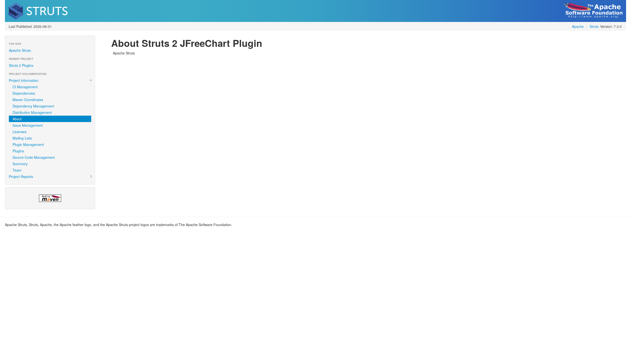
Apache (578, 26)
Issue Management (28, 125)
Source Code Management (34, 157)
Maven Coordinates (28, 99)
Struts (594, 26)
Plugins (18, 150)
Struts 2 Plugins (21, 65)
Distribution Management (32, 112)
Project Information (23, 80)
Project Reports (21, 176)
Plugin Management (28, 144)
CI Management (25, 86)
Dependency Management (33, 106)
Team (17, 170)
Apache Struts (20, 50)
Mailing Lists (22, 138)
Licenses (19, 131)
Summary (20, 163)
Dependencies (24, 93)
